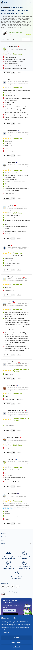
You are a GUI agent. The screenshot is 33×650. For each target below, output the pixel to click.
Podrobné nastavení (16, 642)
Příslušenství (5, 39)
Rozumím (16, 637)
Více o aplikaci (8, 610)
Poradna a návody (16, 39)
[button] (16, 534)
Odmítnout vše (16, 647)
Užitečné (8, 72)
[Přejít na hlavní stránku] (5, 2)
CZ (4, 594)
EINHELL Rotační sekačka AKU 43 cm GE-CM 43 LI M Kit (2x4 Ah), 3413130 (15, 10)
